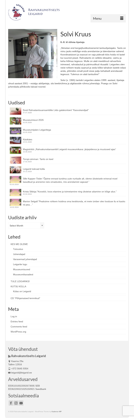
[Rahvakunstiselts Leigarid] (67, 12)
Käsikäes (27, 139)
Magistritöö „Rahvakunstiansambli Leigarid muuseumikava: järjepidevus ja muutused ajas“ (69, 149)
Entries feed (17, 321)
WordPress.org (18, 331)
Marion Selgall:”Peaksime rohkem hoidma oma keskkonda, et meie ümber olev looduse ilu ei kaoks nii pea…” (74, 203)
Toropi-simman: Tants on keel (38, 159)
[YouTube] (21, 403)
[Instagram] (16, 403)
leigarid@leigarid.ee (21, 372)
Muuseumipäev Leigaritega (37, 129)
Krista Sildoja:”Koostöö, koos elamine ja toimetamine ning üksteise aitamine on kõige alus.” (70, 191)
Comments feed (19, 326)
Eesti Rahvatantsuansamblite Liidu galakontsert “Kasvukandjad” (56, 110)
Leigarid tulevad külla (34, 169)
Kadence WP (57, 411)
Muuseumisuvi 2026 (33, 120)
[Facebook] (11, 403)
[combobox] (26, 225)
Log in (14, 316)
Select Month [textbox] (16, 225)
